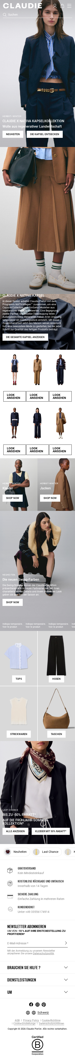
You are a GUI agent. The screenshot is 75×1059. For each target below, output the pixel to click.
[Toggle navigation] (69, 6)
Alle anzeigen (15, 831)
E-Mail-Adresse (16, 943)
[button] (55, 5)
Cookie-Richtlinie (51, 1020)
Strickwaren (18, 734)
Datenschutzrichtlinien (51, 1023)
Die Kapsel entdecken (44, 134)
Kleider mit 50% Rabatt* (50, 831)
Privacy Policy (30, 1020)
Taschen (56, 734)
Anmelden (66, 943)
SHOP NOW (12, 498)
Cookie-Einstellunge (24, 1023)
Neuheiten (13, 134)
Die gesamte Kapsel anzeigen (25, 337)
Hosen (56, 678)
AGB (17, 1020)
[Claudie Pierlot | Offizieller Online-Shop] (22, 5)
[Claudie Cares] (37, 1045)
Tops (19, 678)
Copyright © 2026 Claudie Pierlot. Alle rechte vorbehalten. (37, 1029)
